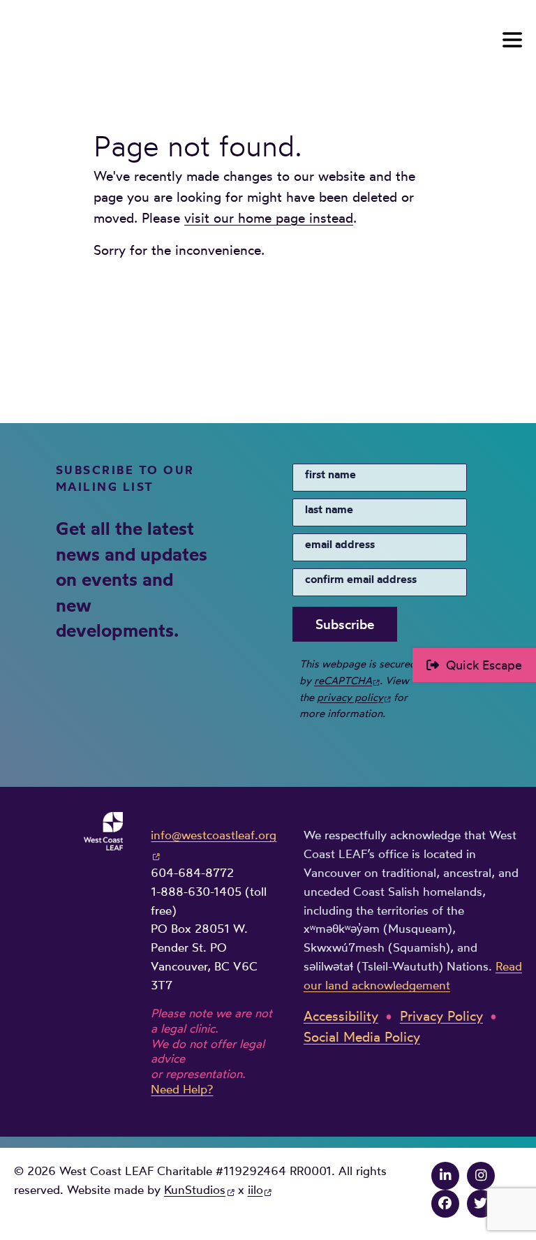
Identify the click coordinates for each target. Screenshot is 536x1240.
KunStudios (194, 1190)
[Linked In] (445, 1175)
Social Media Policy (362, 1037)
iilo (255, 1190)
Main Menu (512, 40)
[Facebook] (445, 1203)
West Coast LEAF (118, 43)
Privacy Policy (441, 1016)
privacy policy (350, 697)
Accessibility (341, 1016)
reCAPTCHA (343, 680)
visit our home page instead (268, 218)
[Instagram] (481, 1175)
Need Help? (182, 1089)
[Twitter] (481, 1203)
